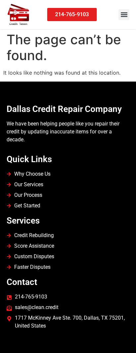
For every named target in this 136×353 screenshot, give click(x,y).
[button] (124, 14)
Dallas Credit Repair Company (64, 109)
